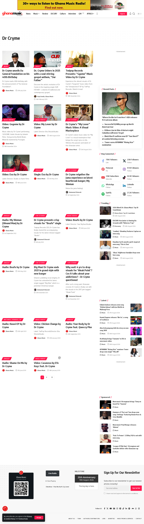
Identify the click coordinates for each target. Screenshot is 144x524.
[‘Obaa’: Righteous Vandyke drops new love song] (105, 255)
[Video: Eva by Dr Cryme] (15, 163)
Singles (38, 170)
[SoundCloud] (132, 508)
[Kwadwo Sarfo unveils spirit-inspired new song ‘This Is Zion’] (105, 245)
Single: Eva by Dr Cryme (46, 174)
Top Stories (72, 120)
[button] (38, 517)
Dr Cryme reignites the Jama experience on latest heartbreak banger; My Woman (79, 179)
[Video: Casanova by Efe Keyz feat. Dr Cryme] (47, 351)
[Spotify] (110, 194)
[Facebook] (110, 161)
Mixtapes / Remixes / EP (12, 319)
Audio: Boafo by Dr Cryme (15, 267)
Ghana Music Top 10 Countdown (125, 213)
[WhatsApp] (110, 186)
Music (38, 66)
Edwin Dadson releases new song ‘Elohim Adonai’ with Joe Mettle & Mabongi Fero (112, 307)
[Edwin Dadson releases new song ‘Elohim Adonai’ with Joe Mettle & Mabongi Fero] (136, 308)
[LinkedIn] (131, 186)
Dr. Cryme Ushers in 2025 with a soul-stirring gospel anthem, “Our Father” (47, 75)
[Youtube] (110, 177)
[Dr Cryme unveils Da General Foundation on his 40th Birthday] (15, 59)
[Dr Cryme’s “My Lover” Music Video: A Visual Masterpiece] (79, 112)
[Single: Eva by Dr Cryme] (47, 163)
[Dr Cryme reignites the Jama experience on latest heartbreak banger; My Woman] (79, 163)
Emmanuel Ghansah (75, 192)
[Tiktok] (131, 177)
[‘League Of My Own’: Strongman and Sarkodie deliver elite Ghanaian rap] (105, 449)
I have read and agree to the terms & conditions (122, 493)
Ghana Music (10, 90)
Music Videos (9, 120)
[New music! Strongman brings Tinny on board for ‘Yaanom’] (105, 404)
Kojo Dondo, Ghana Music (45, 96)
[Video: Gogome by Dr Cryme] (15, 112)
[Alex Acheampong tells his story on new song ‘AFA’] (136, 331)
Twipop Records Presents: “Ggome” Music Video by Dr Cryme (79, 73)
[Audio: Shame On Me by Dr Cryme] (15, 351)
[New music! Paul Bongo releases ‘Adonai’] (105, 428)
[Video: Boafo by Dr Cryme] (79, 208)
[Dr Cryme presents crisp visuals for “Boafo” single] (47, 208)
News (6, 66)
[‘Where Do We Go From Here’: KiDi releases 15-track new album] (121, 103)
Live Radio (52, 473)
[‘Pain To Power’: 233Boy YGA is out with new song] (105, 438)
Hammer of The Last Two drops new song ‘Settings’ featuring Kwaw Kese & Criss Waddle (127, 414)
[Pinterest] (110, 169)
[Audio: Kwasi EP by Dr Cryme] (15, 312)
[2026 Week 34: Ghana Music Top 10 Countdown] (105, 210)
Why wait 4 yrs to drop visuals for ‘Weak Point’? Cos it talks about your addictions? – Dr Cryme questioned (79, 273)
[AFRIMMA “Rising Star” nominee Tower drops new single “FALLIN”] (136, 352)
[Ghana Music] (12, 13)
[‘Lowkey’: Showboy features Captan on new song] (105, 234)
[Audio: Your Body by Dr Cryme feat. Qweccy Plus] (79, 312)
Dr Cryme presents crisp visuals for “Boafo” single (47, 221)
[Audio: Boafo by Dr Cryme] (15, 255)
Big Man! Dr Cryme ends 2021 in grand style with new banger (46, 270)
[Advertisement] (72, 24)
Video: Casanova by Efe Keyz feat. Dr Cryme (46, 364)
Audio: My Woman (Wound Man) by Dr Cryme (12, 223)
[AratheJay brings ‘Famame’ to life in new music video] (136, 342)
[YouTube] (110, 508)
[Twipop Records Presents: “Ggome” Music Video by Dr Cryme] (79, 59)
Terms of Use (23, 519)
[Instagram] (131, 169)
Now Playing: (51, 481)
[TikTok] (123, 508)
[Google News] (114, 508)
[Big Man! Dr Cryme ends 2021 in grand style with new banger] (47, 255)
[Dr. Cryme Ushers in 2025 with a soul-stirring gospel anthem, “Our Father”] (47, 59)
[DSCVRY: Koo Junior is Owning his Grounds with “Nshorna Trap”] (105, 223)
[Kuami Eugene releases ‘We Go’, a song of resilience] (136, 320)
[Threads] (131, 194)
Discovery (118, 226)
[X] (131, 161)
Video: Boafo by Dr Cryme (79, 219)
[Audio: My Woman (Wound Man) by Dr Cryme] (15, 208)
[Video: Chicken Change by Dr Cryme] (47, 312)
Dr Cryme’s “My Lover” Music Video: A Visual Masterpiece (78, 127)
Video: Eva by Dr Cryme (14, 174)
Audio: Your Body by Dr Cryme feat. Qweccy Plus (79, 325)
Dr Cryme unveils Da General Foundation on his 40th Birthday (15, 73)
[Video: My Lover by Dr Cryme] (47, 112)
